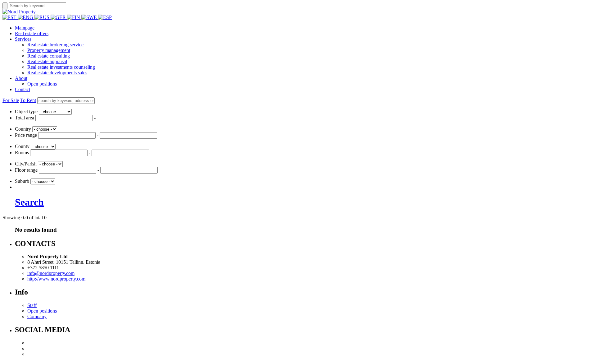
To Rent (28, 100)
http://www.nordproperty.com (56, 278)
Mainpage (24, 27)
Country (23, 129)
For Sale (10, 100)
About (21, 78)
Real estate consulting (48, 55)
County (22, 146)
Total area (24, 117)
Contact (22, 89)
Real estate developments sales (57, 72)
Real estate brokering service (55, 44)
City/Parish (26, 163)
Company (37, 316)
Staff (32, 305)
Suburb (22, 181)
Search (29, 202)
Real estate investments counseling (61, 67)
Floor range (26, 170)
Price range (26, 135)
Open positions (42, 83)
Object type (26, 111)
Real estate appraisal (47, 61)
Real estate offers (31, 33)
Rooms (22, 152)
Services (23, 39)
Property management (48, 50)
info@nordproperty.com (50, 273)
